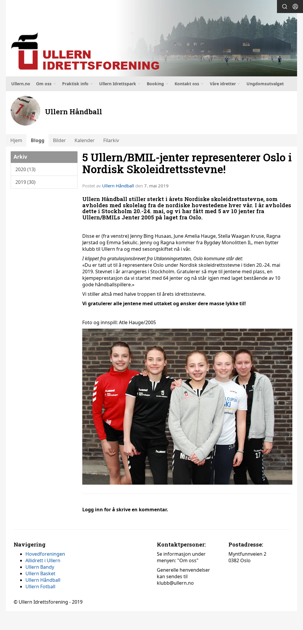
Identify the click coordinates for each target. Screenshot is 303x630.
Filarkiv (111, 140)
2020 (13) (25, 169)
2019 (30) (25, 182)
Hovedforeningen (45, 554)
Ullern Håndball (118, 186)
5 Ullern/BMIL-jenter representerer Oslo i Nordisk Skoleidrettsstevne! (187, 163)
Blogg (37, 140)
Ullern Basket (40, 573)
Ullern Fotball (40, 586)
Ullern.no (20, 83)
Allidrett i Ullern (42, 560)
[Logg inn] (295, 6)
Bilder (59, 140)
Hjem (16, 140)
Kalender (85, 140)
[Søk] (284, 6)
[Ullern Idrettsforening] (151, 38)
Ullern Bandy (39, 567)
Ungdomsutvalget (265, 83)
